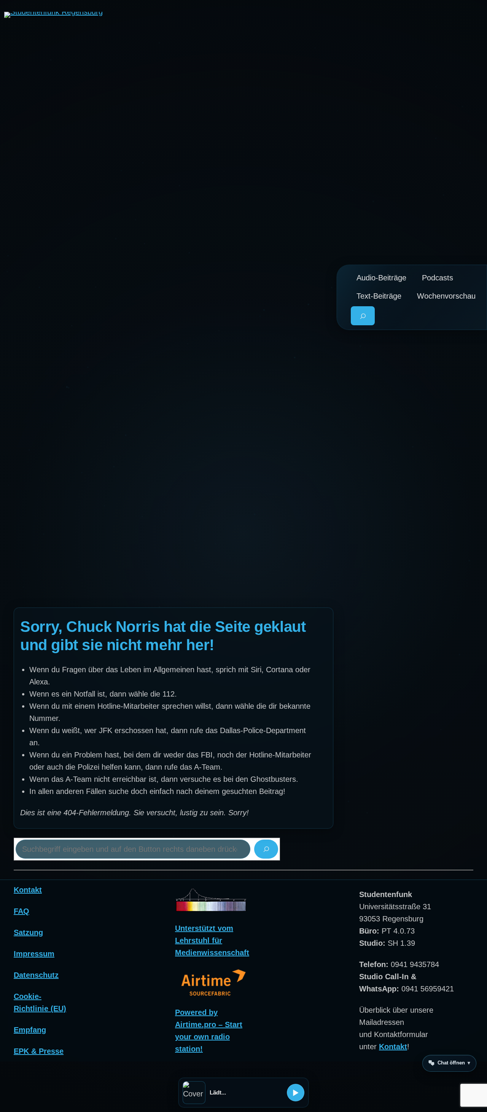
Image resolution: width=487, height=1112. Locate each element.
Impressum (34, 954)
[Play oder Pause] (295, 1092)
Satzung (28, 932)
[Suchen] (266, 849)
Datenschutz (36, 975)
